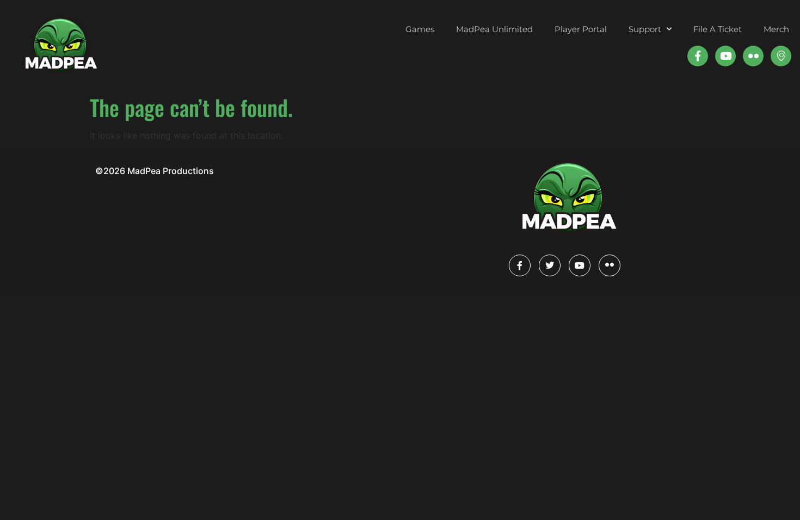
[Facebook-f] (697, 56)
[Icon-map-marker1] (781, 56)
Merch (776, 29)
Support (645, 29)
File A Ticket (717, 29)
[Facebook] (520, 265)
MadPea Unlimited (494, 29)
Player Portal (581, 29)
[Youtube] (725, 56)
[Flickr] (609, 265)
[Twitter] (550, 265)
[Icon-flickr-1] (753, 56)
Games (419, 29)
